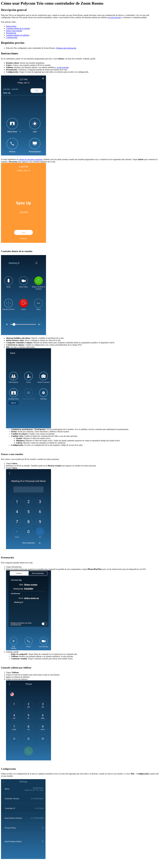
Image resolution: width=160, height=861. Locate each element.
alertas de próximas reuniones (30, 159)
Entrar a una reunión (14, 31)
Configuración (11, 37)
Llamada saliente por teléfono (17, 35)
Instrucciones (11, 26)
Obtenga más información (66, 48)
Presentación (11, 33)
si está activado (114, 17)
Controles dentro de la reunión (18, 28)
